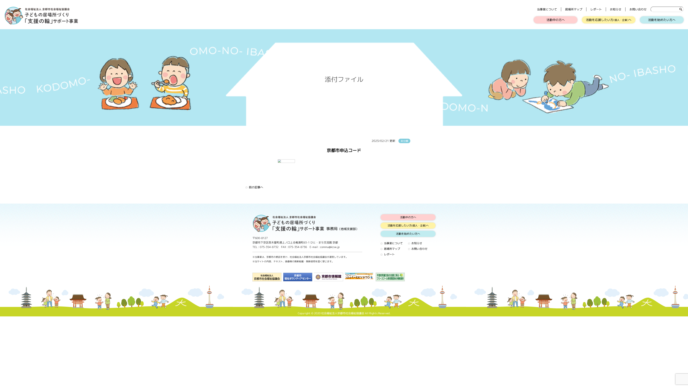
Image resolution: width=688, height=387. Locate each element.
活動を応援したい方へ (608, 20)
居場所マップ (573, 9)
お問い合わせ (638, 9)
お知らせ (615, 9)
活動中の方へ (555, 20)
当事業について (547, 9)
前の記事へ (256, 187)
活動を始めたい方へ (661, 20)
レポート (596, 9)
